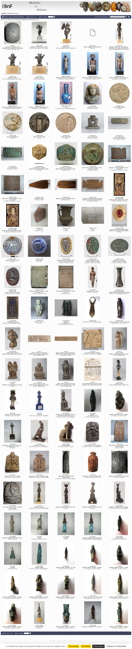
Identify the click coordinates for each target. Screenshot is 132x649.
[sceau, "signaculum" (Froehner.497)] (119, 122)
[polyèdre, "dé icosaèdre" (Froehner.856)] (66, 153)
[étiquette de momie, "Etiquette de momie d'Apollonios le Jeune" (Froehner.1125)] (66, 184)
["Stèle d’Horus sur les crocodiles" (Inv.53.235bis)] (92, 431)
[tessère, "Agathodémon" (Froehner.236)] (12, 122)
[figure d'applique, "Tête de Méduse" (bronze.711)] (92, 32)
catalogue (3, 13)
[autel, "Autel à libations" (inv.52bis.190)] (119, 277)
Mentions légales (53, 640)
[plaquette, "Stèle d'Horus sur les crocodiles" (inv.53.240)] (119, 462)
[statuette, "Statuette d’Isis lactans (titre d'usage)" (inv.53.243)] (66, 493)
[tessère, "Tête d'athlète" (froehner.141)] (119, 93)
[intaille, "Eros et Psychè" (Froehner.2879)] (119, 246)
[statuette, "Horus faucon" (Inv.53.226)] (39, 431)
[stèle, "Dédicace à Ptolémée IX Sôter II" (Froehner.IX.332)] (66, 277)
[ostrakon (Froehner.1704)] (39, 215)
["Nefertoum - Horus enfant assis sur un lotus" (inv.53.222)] (12, 431)
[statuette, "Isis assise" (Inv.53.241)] (39, 493)
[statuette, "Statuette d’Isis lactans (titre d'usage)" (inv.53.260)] (92, 523)
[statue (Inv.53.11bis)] (12, 369)
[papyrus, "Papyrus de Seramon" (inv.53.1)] (39, 338)
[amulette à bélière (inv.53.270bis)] (39, 612)
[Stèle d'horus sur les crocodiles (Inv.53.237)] (12, 462)
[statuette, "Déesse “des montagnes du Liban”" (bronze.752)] (119, 32)
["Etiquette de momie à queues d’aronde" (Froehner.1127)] (92, 184)
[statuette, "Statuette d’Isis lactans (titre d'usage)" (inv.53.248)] (92, 493)
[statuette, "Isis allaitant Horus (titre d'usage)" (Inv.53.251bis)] (119, 493)
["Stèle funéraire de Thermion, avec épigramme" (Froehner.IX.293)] (39, 277)
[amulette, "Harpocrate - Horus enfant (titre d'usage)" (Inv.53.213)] (119, 400)
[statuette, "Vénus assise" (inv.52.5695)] (92, 277)
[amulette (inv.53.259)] (39, 523)
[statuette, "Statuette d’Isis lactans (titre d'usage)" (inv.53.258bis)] (12, 523)
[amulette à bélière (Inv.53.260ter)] (119, 523)
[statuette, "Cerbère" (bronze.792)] (39, 63)
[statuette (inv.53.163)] (39, 400)
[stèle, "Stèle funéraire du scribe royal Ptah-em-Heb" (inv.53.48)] (92, 369)
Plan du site (80, 640)
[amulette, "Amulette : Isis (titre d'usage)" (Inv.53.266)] (92, 583)
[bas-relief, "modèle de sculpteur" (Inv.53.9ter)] (92, 338)
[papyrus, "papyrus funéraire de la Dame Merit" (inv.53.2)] (66, 338)
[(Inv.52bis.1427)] (92, 308)
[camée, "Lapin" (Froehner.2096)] (39, 246)
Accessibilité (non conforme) (67, 640)
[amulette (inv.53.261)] (12, 553)
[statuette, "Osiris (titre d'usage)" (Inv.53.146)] (12, 400)
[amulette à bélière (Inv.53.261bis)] (39, 553)
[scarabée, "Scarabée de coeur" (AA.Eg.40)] (12, 32)
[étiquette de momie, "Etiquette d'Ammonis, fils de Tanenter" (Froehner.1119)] (119, 153)
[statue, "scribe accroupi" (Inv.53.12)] (39, 369)
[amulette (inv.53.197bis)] (92, 400)
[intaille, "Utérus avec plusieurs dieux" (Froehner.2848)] (66, 246)
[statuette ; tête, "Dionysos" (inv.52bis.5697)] (12, 338)
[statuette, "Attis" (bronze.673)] (66, 32)
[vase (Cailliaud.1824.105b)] (66, 93)
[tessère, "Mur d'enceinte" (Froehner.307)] (39, 122)
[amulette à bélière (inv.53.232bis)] (66, 431)
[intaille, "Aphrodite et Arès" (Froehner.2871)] (92, 246)
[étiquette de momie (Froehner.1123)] (39, 184)
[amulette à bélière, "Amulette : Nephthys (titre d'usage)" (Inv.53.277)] (119, 612)
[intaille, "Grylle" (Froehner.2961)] (12, 277)
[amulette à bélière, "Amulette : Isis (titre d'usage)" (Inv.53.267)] (119, 583)
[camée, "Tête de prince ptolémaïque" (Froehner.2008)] (119, 215)
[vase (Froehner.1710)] (92, 215)
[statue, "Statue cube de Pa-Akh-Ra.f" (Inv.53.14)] (66, 369)
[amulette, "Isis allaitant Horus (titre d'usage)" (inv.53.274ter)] (92, 612)
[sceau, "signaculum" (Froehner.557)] (12, 153)
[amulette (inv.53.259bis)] (66, 523)
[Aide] (129, 17)
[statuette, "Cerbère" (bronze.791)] (12, 63)
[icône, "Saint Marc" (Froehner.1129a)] (119, 184)
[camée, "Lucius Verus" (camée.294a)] (92, 93)
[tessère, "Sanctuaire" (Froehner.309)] (66, 122)
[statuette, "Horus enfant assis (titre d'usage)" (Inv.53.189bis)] (66, 400)
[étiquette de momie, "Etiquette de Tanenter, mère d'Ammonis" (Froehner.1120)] (12, 184)
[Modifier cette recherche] (37, 20)
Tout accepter (73, 646)
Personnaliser (98, 646)
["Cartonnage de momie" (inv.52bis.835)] (12, 308)
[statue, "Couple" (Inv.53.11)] (119, 338)
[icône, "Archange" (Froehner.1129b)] (12, 215)
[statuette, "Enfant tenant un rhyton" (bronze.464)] (39, 32)
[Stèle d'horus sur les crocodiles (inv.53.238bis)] (66, 462)
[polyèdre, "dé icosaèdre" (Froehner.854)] (39, 153)
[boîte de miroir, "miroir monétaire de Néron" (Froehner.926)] (92, 153)
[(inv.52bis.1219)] (39, 308)
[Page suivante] (36, 17)
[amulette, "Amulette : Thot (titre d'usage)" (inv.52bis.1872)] (119, 308)
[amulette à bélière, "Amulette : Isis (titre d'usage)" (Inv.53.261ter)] (66, 553)
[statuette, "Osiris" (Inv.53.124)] (119, 369)
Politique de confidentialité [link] (116, 646)
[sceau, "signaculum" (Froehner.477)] (92, 122)
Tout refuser (86, 646)
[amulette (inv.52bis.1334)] (66, 308)
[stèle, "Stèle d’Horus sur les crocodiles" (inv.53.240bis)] (12, 493)
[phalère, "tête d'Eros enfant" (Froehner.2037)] (12, 246)
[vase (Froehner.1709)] (66, 215)
